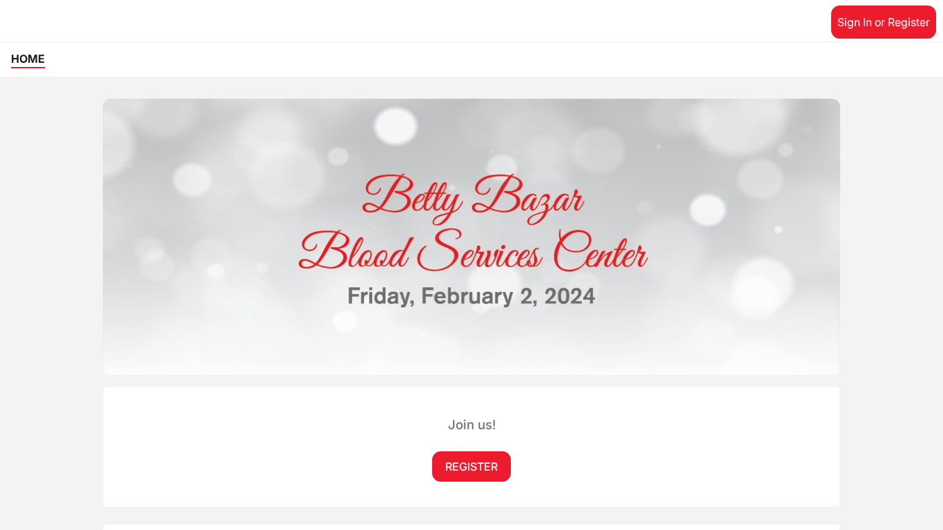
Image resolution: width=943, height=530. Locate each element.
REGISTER (471, 466)
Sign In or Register (883, 22)
